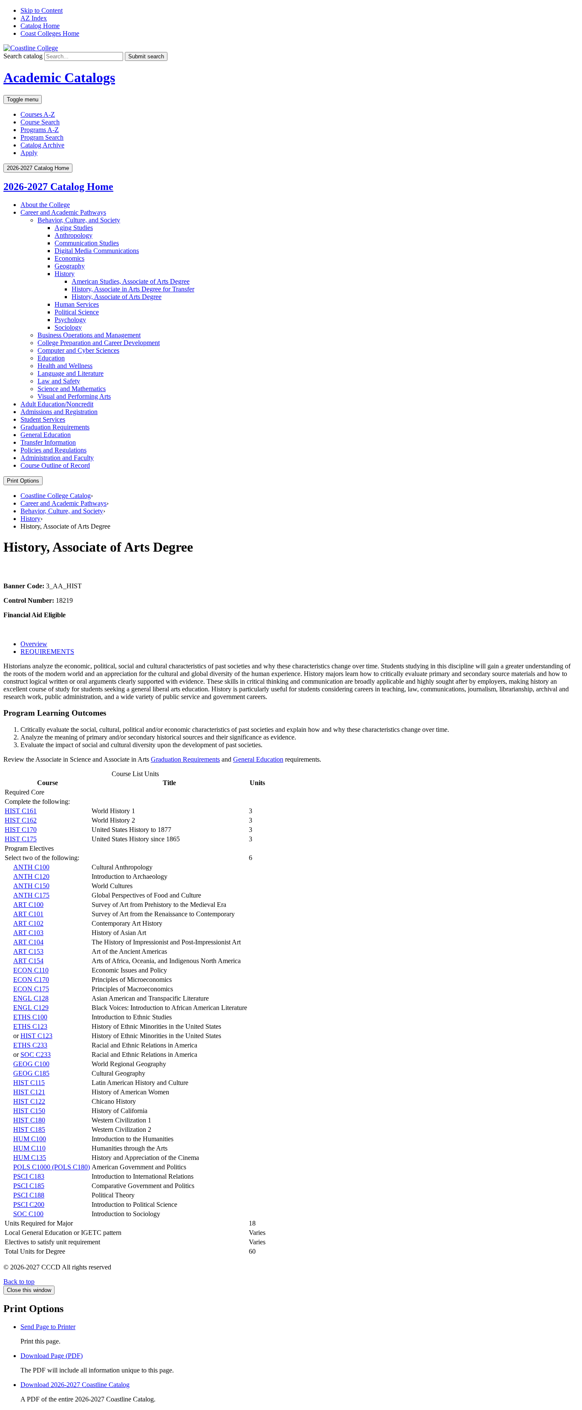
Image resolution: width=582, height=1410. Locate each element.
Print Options (23, 481)
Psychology (70, 319)
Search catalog (23, 56)
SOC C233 (35, 1054)
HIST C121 (29, 1092)
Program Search (41, 137)
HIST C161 (21, 810)
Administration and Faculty (57, 457)
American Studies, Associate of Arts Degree (131, 281)
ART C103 (28, 932)
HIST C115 (29, 1082)
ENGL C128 (31, 998)
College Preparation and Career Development (98, 342)
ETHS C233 (30, 1045)
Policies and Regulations (53, 450)
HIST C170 (21, 829)
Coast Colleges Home (49, 33)
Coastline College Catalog (55, 495)
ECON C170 (31, 979)
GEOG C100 (31, 1064)
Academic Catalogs (59, 77)
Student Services (42, 419)
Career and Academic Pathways (63, 212)
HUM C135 (29, 1157)
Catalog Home (40, 25)
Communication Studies (87, 243)
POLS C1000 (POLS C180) (51, 1167)
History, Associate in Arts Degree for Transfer (133, 289)
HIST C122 (29, 1101)
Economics (69, 258)
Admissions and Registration (59, 411)
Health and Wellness (64, 365)
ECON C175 (31, 989)
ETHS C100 (30, 1017)
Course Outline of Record (55, 465)
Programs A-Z (39, 129)
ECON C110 (31, 970)
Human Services (77, 304)
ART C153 (28, 951)
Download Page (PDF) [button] (51, 1355)
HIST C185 (29, 1129)
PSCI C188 (28, 1195)
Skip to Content (41, 10)
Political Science (77, 312)
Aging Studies (74, 227)
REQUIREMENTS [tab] (47, 651)
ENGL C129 (31, 1007)
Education (51, 358)
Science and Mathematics (71, 388)
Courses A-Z (37, 114)
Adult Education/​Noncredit (56, 404)
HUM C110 (29, 1148)
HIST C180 (29, 1120)
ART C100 (28, 904)
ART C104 (28, 942)
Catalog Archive (42, 145)
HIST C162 (21, 820)
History (65, 273)
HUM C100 (29, 1138)
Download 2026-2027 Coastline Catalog (75, 1384)
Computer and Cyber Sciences (78, 350)
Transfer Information (48, 442)
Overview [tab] (33, 643)
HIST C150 (29, 1110)
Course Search (40, 122)
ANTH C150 (31, 885)
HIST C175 (21, 839)
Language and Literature (70, 373)
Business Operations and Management (89, 335)
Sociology (68, 327)
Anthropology (73, 235)
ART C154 (28, 960)
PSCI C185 (28, 1185)
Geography (70, 266)
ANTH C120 (31, 876)
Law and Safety (58, 381)
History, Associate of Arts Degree (116, 296)
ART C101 (28, 914)
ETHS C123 (30, 1026)
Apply (28, 152)
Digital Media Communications (97, 250)
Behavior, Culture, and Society (78, 220)
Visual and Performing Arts (74, 396)
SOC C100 (28, 1213)
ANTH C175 (31, 895)
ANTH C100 (31, 867)
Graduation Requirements (54, 427)
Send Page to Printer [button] (47, 1326)
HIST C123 (36, 1035)
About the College (45, 204)
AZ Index (33, 18)
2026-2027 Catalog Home (58, 186)
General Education (45, 434)
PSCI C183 (28, 1176)
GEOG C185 (31, 1073)
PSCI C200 (28, 1204)
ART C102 (28, 923)
